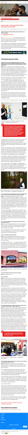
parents (2, 402)
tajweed (12, 242)
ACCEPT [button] (6, 433)
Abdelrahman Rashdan (8, 34)
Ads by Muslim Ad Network (14, 0)
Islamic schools (19, 402)
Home (2, 17)
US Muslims (10, 402)
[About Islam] (4, 2)
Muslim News (5, 17)
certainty (25, 324)
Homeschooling (14, 402)
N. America (10, 17)
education (6, 402)
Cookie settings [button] (3, 433)
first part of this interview (9, 37)
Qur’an (2, 370)
